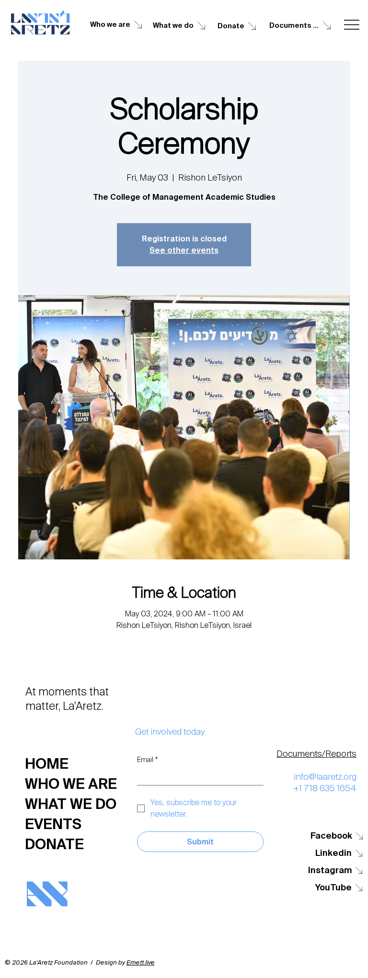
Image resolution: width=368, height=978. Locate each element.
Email (147, 760)
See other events (184, 250)
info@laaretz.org (325, 777)
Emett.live (140, 962)
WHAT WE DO (70, 804)
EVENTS (53, 824)
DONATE (54, 844)
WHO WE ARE (71, 783)
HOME (47, 763)
